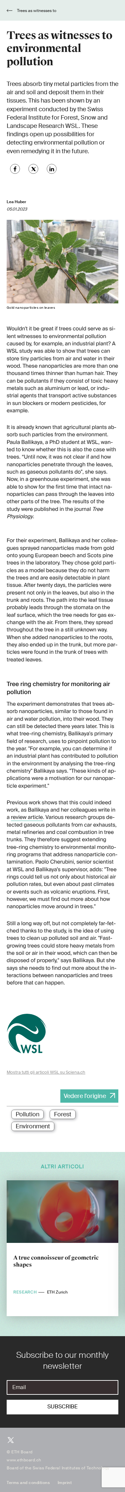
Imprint (65, 1482)
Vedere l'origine (85, 1096)
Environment (33, 1126)
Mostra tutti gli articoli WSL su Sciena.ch (46, 1072)
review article (27, 817)
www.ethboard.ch (24, 1460)
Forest (62, 1114)
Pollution (27, 1114)
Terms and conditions (28, 1482)
